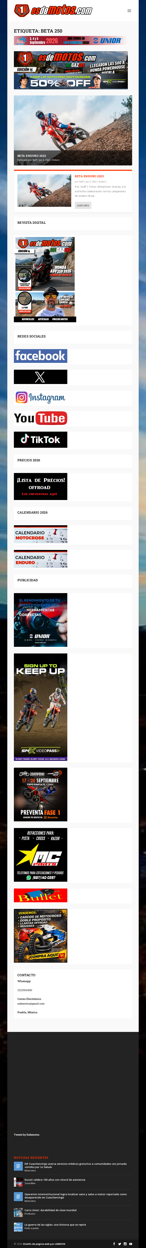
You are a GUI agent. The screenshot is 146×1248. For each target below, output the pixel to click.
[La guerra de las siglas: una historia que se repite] (18, 1227)
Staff (34, 159)
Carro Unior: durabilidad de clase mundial (51, 1210)
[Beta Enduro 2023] (44, 190)
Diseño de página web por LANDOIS (44, 1243)
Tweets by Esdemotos (26, 1134)
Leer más (83, 205)
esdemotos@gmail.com (31, 1003)
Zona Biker (30, 1183)
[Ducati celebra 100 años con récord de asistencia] (18, 1182)
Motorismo (30, 1170)
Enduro (56, 159)
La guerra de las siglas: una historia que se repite (55, 1224)
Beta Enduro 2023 (31, 156)
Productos (30, 1213)
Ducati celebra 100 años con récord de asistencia (55, 1179)
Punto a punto (32, 1228)
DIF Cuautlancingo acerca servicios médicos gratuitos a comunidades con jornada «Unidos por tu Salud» (76, 1165)
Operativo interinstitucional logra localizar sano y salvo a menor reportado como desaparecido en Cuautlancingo (76, 1196)
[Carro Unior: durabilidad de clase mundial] (18, 1212)
